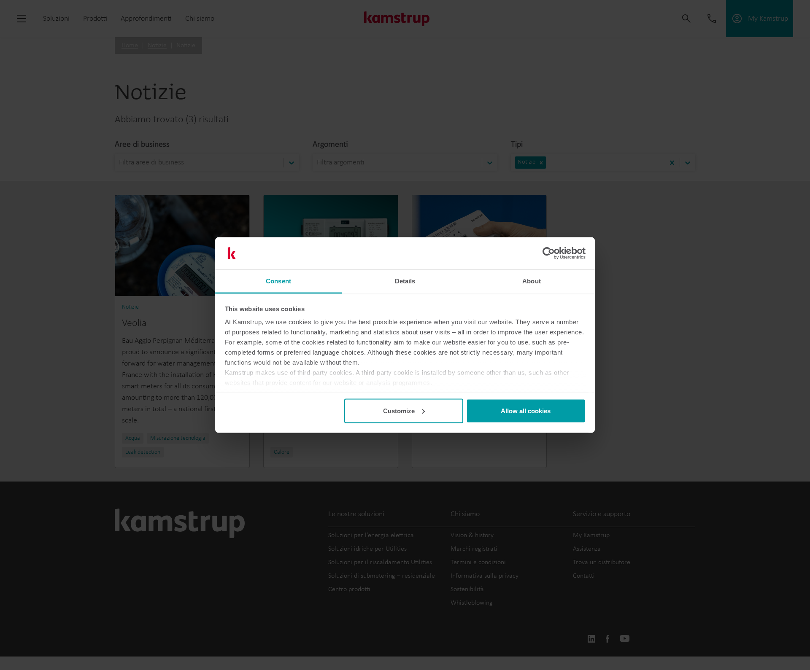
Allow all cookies (526, 410)
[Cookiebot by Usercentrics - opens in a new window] (549, 253)
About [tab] (531, 281)
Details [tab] (405, 281)
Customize (399, 410)
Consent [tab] (278, 281)
